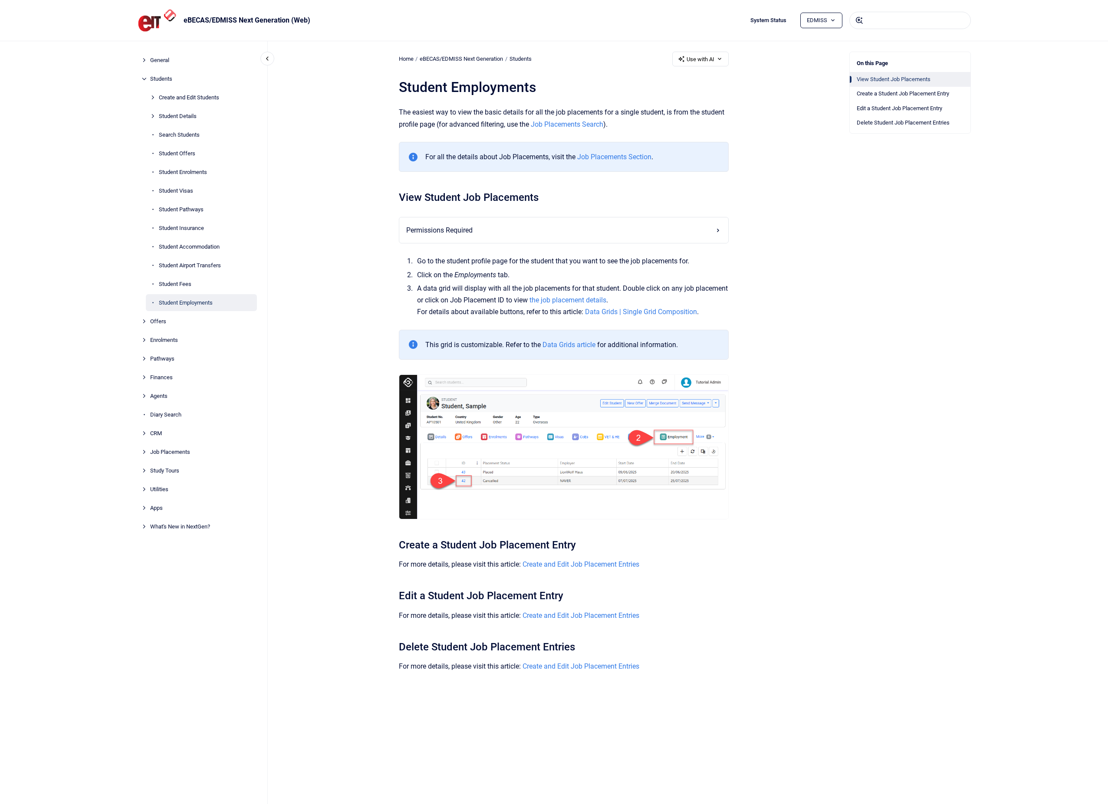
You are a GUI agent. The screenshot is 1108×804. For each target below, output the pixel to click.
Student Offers (177, 153)
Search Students (179, 134)
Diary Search (165, 414)
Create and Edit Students (189, 97)
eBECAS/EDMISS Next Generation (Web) (247, 20)
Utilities (159, 489)
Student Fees (175, 284)
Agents (159, 396)
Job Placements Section (614, 157)
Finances (161, 377)
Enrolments (164, 340)
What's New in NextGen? (180, 526)
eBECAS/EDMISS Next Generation (461, 59)
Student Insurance (181, 228)
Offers (158, 321)
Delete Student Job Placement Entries (903, 122)
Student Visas (176, 190)
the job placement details (567, 300)
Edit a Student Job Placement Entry (899, 108)
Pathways (162, 358)
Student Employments (186, 302)
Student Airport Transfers (190, 265)
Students (161, 78)
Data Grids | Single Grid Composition (641, 312)
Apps (156, 508)
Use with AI (700, 59)
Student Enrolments (183, 172)
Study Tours (164, 470)
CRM (156, 433)
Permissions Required (439, 230)
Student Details (178, 116)
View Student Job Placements (893, 79)
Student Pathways (181, 209)
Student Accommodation (189, 246)
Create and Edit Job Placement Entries (581, 564)
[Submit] (859, 20)
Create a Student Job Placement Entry (903, 93)
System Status (768, 20)
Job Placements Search (567, 124)
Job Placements (170, 452)
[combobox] (910, 20)
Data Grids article (568, 345)
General (159, 60)
